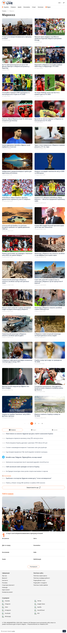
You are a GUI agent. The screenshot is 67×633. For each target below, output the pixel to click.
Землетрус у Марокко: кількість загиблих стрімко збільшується (48, 308)
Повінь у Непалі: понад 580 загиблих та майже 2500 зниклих (25, 483)
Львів (4, 559)
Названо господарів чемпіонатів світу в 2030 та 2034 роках (49, 172)
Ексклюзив (5, 552)
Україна (6, 7)
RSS (38, 613)
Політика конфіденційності (42, 578)
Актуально (5, 538)
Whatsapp (8, 616)
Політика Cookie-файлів (41, 585)
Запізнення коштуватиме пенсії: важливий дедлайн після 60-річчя (27, 462)
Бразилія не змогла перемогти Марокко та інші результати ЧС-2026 (49, 119)
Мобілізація (37, 559)
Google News (41, 604)
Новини (13, 7)
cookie (13, 631)
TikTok (39, 601)
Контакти (5, 580)
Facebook (7, 613)
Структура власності (8, 585)
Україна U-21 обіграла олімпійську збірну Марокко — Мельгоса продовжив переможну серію (50, 199)
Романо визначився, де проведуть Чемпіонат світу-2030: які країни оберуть (17, 254)
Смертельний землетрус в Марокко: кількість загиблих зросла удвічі (14, 334)
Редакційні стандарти (40, 583)
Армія (19, 7)
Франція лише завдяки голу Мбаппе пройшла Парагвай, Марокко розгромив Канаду (48, 38)
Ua (59, 3)
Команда (4, 587)
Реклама (4, 583)
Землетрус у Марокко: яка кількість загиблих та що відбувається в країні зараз (50, 254)
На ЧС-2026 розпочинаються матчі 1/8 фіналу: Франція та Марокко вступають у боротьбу (15, 66)
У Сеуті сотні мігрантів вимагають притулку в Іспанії (16, 37)
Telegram (7, 604)
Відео (49, 7)
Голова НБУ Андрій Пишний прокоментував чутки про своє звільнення (49, 226)
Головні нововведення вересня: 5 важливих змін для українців (26, 447)
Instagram (8, 610)
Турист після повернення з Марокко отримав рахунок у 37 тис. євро (50, 146)
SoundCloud (40, 610)
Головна (4, 11)
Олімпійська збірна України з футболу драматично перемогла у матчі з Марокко (16, 198)
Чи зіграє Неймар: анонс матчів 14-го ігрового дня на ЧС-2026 (47, 93)
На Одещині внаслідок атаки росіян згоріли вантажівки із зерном (27, 471)
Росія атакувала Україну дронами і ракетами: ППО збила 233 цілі (26, 443)
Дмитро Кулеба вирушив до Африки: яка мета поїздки (15, 387)
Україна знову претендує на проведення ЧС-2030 (48, 361)
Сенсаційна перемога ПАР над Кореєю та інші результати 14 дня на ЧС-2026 (16, 93)
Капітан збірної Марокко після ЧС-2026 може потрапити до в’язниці (17, 119)
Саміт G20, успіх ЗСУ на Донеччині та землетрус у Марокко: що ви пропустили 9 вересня (49, 281)
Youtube (7, 601)
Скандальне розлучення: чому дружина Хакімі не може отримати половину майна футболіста (49, 388)
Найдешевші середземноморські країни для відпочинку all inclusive (17, 172)
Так (64, 631)
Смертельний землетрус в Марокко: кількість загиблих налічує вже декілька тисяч (15, 281)
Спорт (34, 7)
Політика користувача (40, 576)
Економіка (26, 7)
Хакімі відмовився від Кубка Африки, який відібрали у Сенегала (16, 146)
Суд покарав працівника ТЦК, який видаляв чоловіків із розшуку (26, 452)
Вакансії (4, 578)
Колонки (40, 7)
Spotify (39, 607)
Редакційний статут (39, 580)
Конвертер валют (7, 592)
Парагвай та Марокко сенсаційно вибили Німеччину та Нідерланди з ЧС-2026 (48, 65)
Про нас (4, 576)
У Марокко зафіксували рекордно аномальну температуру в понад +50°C (17, 361)
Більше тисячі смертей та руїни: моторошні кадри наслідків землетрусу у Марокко (16, 308)
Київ (35, 552)
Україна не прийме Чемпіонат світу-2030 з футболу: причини (16, 415)
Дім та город (6, 545)
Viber (6, 607)
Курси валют (6, 590)
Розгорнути (33, 566)
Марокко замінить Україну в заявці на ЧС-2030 (47, 415)
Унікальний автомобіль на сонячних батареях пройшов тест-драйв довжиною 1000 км (16, 227)
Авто (35, 538)
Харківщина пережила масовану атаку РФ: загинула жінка (24, 438)
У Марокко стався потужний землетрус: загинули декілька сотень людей (48, 334)
